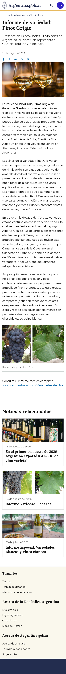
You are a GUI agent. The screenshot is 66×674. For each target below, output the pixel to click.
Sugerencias (9, 654)
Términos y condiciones (16, 649)
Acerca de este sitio (13, 643)
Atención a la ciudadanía (17, 592)
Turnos (6, 581)
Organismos (9, 620)
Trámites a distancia (13, 586)
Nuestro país (10, 610)
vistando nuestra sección (32, 385)
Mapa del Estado (12, 626)
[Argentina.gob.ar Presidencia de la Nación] (23, 5)
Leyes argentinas (12, 615)
